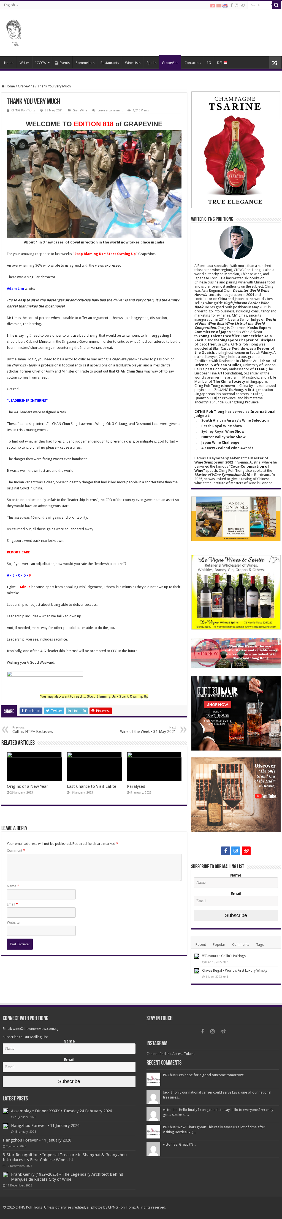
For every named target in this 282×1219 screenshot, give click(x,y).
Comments (240, 944)
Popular (219, 944)
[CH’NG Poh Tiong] (14, 31)
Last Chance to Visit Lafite (91, 786)
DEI (220, 63)
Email (12, 904)
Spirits (151, 63)
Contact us (193, 63)
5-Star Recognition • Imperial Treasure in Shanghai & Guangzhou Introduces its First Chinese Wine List (65, 1157)
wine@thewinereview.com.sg (36, 1029)
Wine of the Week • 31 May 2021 (148, 730)
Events (65, 63)
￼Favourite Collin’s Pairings (224, 956)
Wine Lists (132, 63)
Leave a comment (110, 110)
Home (8, 63)
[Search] (276, 5)
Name (13, 886)
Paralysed (136, 786)
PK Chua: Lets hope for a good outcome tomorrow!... (204, 1075)
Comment (16, 850)
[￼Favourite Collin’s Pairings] (196, 956)
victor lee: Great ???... (179, 1144)
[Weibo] (243, 5)
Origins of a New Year (27, 786)
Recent (201, 944)
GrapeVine (170, 63)
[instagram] (236, 5)
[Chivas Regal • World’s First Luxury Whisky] (196, 971)
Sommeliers (85, 63)
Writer (24, 63)
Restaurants (110, 63)
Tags (260, 944)
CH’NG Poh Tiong (23, 110)
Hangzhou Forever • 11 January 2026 (45, 1125)
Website (13, 922)
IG (209, 63)
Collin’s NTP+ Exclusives (32, 730)
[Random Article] (275, 62)
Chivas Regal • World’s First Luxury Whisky (234, 970)
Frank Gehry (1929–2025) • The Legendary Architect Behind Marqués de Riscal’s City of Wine (67, 1177)
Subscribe (236, 915)
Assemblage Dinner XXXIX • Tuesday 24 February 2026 (61, 1110)
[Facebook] (231, 5)
